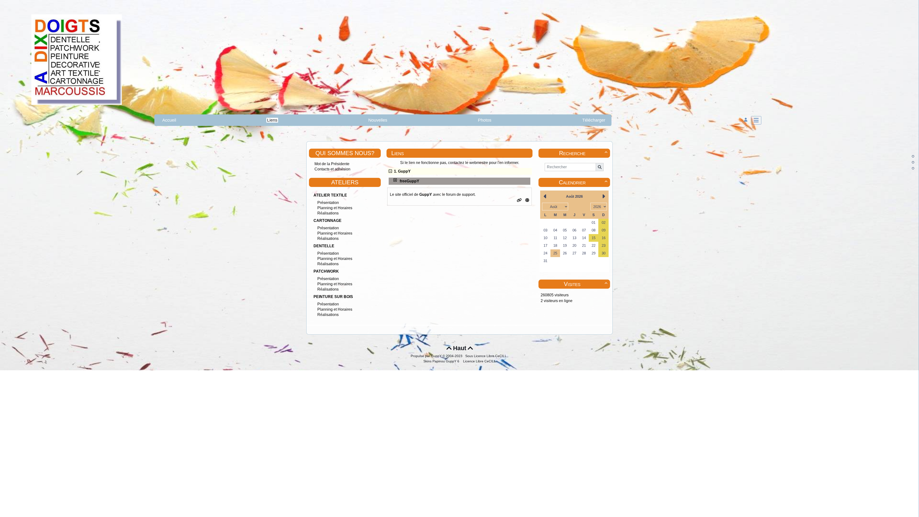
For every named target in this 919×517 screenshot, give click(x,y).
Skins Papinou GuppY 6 (442, 361)
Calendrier (583, 182)
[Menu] (756, 120)
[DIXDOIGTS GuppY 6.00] (76, 59)
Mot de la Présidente (331, 164)
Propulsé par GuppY (427, 356)
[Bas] (913, 168)
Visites (585, 284)
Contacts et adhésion (332, 169)
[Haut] (913, 156)
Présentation (328, 203)
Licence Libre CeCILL (479, 361)
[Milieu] (913, 162)
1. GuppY (401, 171)
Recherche (583, 153)
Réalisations (328, 213)
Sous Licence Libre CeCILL (486, 356)
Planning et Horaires (334, 208)
